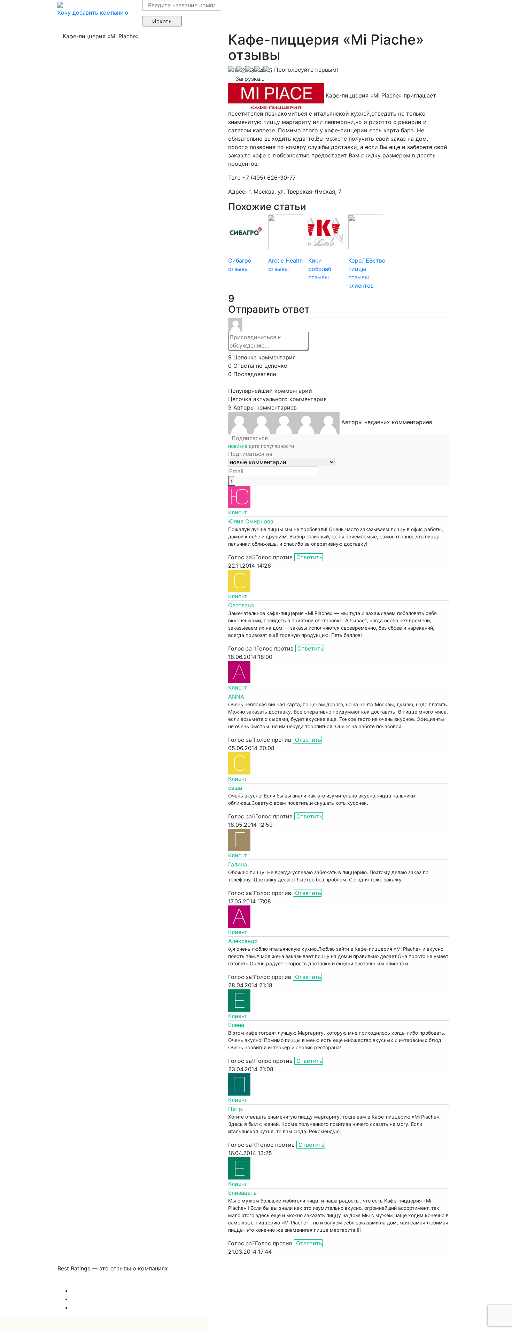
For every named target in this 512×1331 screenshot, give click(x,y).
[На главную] (60, 4)
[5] (267, 70)
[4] (258, 70)
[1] (232, 70)
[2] (240, 70)
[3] (249, 70)
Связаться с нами (81, 1282)
